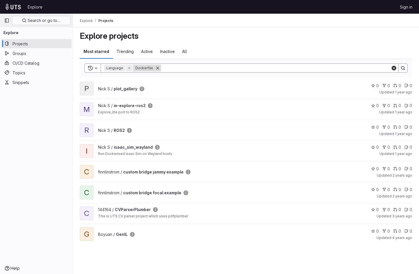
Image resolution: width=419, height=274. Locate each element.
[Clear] (393, 68)
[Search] (403, 68)
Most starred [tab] (96, 51)
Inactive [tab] (167, 51)
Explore (35, 7)
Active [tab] (147, 51)
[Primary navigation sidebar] (6, 20)
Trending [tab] (125, 51)
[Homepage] (13, 6)
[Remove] (157, 68)
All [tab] (184, 51)
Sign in (406, 7)
